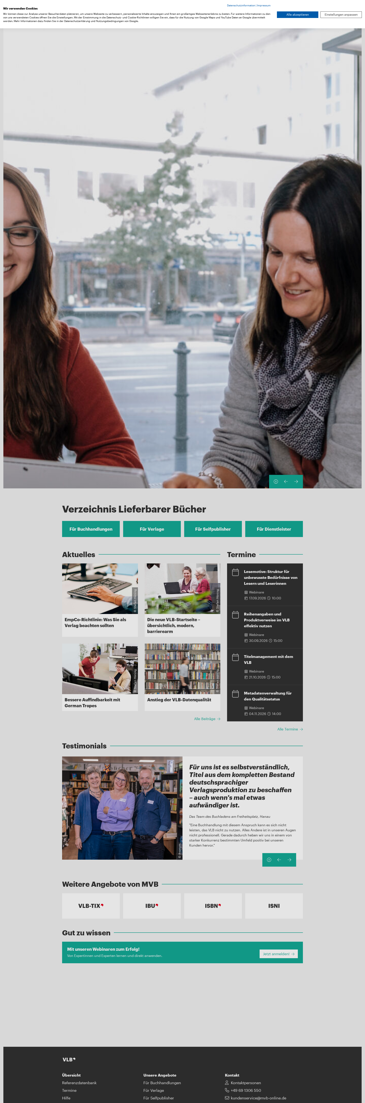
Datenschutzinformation (241, 5)
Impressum (264, 5)
